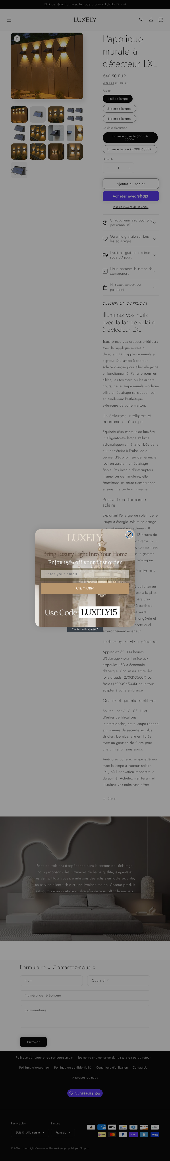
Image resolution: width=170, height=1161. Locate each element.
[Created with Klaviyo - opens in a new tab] (85, 629)
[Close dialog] (129, 534)
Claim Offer (85, 588)
